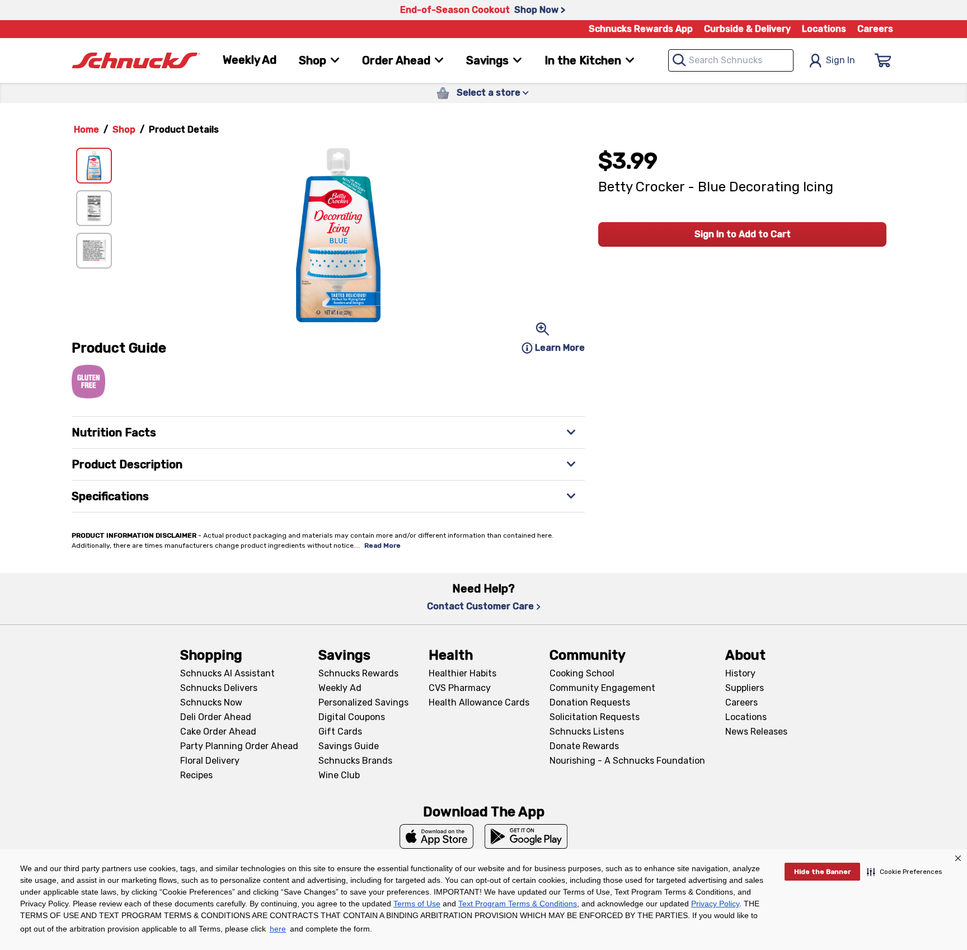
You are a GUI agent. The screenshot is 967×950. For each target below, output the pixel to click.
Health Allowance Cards (479, 702)
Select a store (488, 92)
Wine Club (339, 775)
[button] (905, 872)
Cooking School (582, 673)
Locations (824, 28)
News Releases (756, 731)
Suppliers (744, 688)
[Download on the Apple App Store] (436, 836)
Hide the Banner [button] (822, 872)
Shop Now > (539, 9)
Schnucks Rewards (358, 673)
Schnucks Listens (587, 731)
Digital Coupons (351, 717)
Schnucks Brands (355, 760)
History (740, 673)
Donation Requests (590, 702)
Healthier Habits (462, 673)
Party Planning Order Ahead (239, 746)
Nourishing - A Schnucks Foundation (627, 760)
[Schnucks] (136, 61)
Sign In (840, 60)
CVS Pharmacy (460, 688)
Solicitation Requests (595, 717)
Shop (123, 129)
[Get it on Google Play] (526, 836)
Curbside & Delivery (747, 28)
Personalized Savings (363, 702)
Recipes (196, 775)
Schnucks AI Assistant (227, 673)
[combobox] (731, 60)
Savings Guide (348, 746)
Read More (382, 545)
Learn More (560, 347)
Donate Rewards (584, 746)
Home (86, 129)
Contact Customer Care (480, 606)
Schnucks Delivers (218, 688)
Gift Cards (340, 731)
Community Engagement (602, 688)
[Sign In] (883, 60)
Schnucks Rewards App (641, 28)
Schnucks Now (211, 702)
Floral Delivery (210, 760)
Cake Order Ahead (218, 731)
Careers (875, 28)
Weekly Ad (249, 60)
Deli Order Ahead (215, 717)
